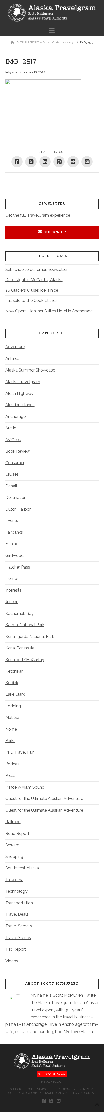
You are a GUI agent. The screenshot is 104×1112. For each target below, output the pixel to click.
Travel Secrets (18, 926)
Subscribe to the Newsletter (33, 1089)
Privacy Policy (52, 1081)
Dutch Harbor (18, 509)
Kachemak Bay (19, 613)
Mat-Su (12, 717)
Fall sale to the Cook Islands (32, 300)
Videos (11, 960)
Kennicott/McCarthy (24, 659)
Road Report (17, 833)
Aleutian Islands (20, 404)
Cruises (12, 474)
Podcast (13, 763)
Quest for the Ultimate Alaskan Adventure (44, 798)
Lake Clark (15, 694)
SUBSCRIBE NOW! (52, 1074)
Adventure (15, 346)
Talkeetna (14, 879)
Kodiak (11, 682)
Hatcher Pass (17, 567)
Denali (11, 486)
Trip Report (15, 949)
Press (10, 775)
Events (11, 520)
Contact (90, 1093)
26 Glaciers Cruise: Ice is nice (31, 290)
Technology (16, 891)
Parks (10, 740)
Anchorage (15, 416)
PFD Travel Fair (19, 752)
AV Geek (13, 439)
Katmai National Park (24, 624)
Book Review (17, 451)
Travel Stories (18, 937)
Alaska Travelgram (22, 381)
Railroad (13, 821)
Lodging (13, 706)
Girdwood (14, 555)
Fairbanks (14, 532)
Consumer (14, 462)
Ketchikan (14, 671)
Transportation (19, 903)
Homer (11, 578)
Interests (13, 590)
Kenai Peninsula (19, 648)
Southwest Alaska (22, 868)
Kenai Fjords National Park (29, 636)
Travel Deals (17, 914)
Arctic (10, 428)
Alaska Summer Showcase (30, 370)
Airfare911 (29, 1093)
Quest (11, 1093)
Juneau (11, 601)
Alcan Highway (19, 393)
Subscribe (55, 232)
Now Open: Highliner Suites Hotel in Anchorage (49, 311)
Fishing (11, 543)
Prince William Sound (24, 787)
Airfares (12, 358)
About (67, 1089)
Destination (16, 497)
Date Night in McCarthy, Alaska (34, 279)
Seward (12, 845)
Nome (11, 729)
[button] (52, 31)
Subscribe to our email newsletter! (37, 269)
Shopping (14, 856)
